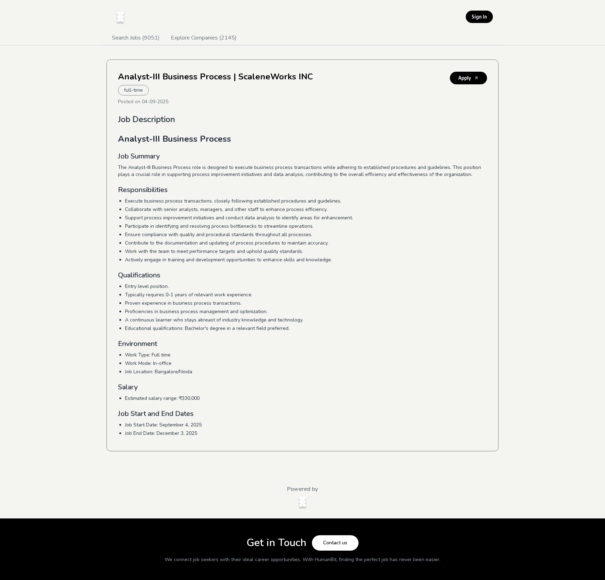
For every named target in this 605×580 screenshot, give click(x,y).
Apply (464, 78)
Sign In (479, 17)
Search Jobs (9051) (136, 38)
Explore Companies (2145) (204, 38)
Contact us (335, 542)
